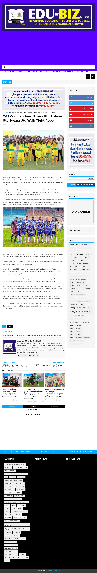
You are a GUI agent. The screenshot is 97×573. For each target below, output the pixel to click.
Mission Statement (48, 452)
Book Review (67, 72)
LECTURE (73, 273)
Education (33, 72)
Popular (81, 185)
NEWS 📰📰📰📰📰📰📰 (77, 295)
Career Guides (82, 72)
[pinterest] (78, 452)
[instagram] (91, 452)
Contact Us (25, 452)
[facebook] (69, 452)
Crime (85, 263)
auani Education (84, 248)
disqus (33, 406)
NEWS (78, 291)
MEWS (79, 285)
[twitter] (72, 452)
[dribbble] (83, 452)
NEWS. (82, 298)
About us (14, 452)
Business (22, 72)
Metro (72, 285)
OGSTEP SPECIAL (84, 301)
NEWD (88, 288)
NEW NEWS (73, 288)
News (72, 291)
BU (71, 257)
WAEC (80, 344)
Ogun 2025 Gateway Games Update (80, 312)
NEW (85, 285)
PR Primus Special (77, 319)
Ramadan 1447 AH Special (79, 322)
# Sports (10, 326)
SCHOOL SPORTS (76, 331)
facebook (54, 406)
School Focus (75, 325)
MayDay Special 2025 (77, 282)
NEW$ (82, 288)
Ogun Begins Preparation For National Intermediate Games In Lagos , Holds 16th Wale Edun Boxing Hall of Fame (55, 393)
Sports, (26, 124)
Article (72, 248)
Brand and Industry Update (81, 254)
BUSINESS (73, 260)
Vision (35, 452)
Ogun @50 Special (77, 304)
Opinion (73, 316)
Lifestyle (44, 72)
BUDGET (77, 257)
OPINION (81, 316)
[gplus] (75, 452)
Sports (11, 112)
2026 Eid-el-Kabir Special (79, 244)
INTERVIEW (85, 269)
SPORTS (72, 341)
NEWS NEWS (74, 298)
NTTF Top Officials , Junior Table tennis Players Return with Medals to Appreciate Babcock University (10, 393)
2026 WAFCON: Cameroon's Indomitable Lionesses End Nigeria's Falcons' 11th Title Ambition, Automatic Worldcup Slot (33, 394)
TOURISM (73, 344)
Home (5, 112)
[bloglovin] (80, 452)
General (54, 72)
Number (73, 301)
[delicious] (94, 452)
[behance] (88, 452)
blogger (12, 406)
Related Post (7, 370)
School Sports (76, 328)
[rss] (86, 452)
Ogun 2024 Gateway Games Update (80, 308)
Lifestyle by (83, 276)
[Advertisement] (48, 47)
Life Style (82, 273)
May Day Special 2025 (78, 279)
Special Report (76, 334)
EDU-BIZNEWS (8, 72)
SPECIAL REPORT (76, 337)
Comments (90, 185)
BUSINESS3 (82, 260)
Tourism (80, 341)
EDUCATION (84, 266)
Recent (71, 185)
